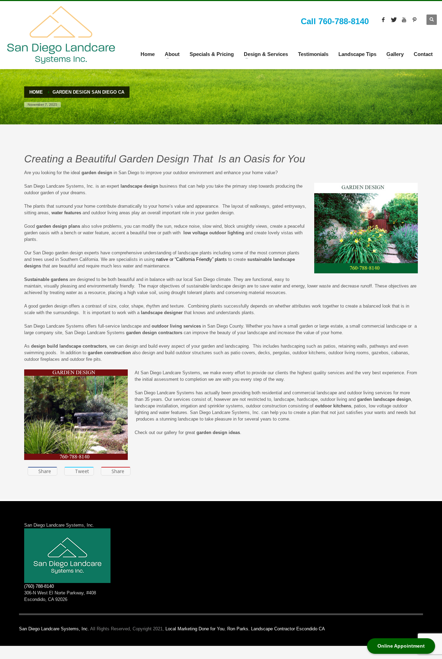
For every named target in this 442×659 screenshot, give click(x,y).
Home (148, 54)
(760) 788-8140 (39, 586)
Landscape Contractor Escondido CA (288, 628)
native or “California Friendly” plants (191, 259)
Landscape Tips (357, 54)
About (172, 54)
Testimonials (313, 54)
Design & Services (266, 54)
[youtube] (404, 20)
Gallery (395, 54)
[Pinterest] (414, 20)
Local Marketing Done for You (194, 628)
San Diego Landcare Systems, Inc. (54, 628)
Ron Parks (237, 628)
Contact (423, 54)
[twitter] (393, 20)
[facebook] (383, 20)
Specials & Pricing (212, 54)
